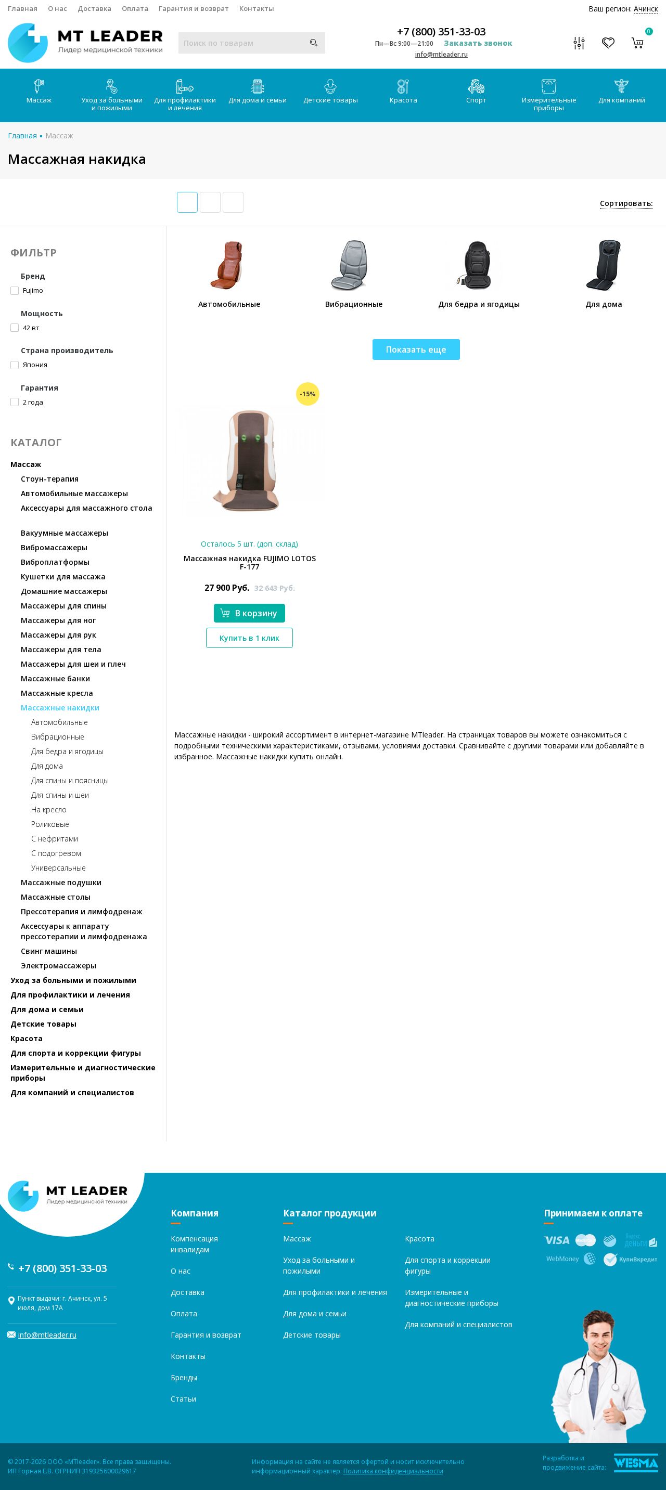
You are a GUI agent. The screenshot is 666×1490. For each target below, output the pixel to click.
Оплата (135, 8)
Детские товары (330, 100)
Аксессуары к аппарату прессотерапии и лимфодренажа (84, 931)
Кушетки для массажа (63, 576)
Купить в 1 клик (249, 638)
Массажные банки (55, 678)
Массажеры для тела (61, 649)
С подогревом (56, 853)
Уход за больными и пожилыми (112, 103)
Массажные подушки (61, 882)
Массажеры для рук (58, 635)
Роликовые (50, 824)
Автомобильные (59, 722)
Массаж (39, 100)
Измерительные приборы (549, 103)
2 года (32, 402)
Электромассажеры (58, 965)
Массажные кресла (57, 693)
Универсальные (58, 868)
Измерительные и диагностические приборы (83, 1073)
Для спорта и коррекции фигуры (75, 1053)
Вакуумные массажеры (64, 533)
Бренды (184, 1377)
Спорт (476, 100)
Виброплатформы (55, 562)
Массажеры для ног (58, 620)
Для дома (47, 766)
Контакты (256, 8)
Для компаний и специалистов (72, 1092)
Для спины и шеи (60, 795)
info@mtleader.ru (441, 54)
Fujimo (32, 290)
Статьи (183, 1399)
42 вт (30, 327)
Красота (403, 100)
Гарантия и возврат (194, 8)
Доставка (94, 8)
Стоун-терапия (50, 479)
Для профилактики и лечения (185, 103)
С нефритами (54, 839)
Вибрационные (57, 737)
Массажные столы (56, 897)
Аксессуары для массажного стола (86, 508)
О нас (57, 8)
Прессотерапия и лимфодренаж (82, 911)
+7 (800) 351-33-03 (441, 32)
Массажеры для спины (64, 606)
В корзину (256, 613)
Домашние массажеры (64, 591)
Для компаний (621, 100)
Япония (34, 364)
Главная (22, 8)
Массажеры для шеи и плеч (73, 664)
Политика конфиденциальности (393, 1471)
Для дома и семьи (257, 100)
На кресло (49, 809)
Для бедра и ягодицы (67, 751)
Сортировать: (626, 203)
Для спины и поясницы (70, 780)
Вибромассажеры (54, 547)
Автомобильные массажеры (74, 493)
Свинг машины (49, 951)
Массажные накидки (60, 707)
